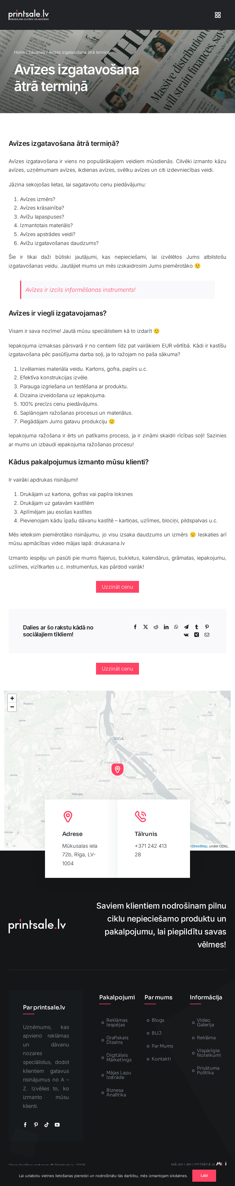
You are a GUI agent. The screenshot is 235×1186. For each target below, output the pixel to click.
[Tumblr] (196, 627)
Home (19, 52)
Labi (204, 1175)
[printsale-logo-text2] (29, 12)
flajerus (106, 558)
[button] (117, 770)
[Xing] (196, 635)
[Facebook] (135, 627)
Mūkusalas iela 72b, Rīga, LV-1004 (79, 854)
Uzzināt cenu (117, 587)
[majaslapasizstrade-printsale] (220, 1164)
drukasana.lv (109, 543)
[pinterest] (36, 1124)
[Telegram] (186, 627)
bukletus (129, 558)
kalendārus (155, 558)
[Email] (207, 635)
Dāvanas (37, 52)
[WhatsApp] (176, 627)
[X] (145, 627)
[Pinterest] (207, 627)
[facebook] (25, 1124)
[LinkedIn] (166, 627)
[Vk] (186, 635)
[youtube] (57, 1124)
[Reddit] (156, 627)
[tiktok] (46, 1124)
